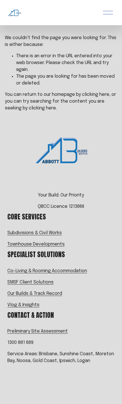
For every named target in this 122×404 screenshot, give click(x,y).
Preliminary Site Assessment (37, 331)
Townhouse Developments (36, 244)
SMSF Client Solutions (30, 282)
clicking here (95, 94)
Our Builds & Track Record (34, 293)
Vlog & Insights (23, 305)
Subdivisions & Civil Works (34, 232)
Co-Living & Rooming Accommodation (47, 270)
